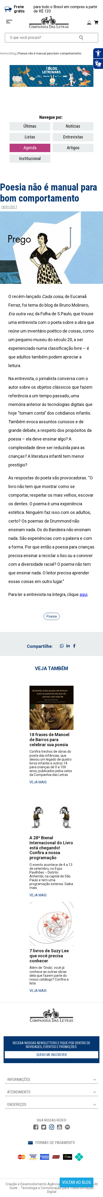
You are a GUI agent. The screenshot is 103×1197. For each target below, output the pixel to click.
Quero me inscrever (51, 1055)
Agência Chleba (59, 1184)
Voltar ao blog (76, 1182)
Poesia (51, 616)
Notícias (73, 126)
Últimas (29, 126)
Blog (13, 53)
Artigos (73, 147)
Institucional (30, 158)
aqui (83, 594)
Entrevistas (73, 136)
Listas (30, 136)
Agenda (29, 147)
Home (4, 53)
